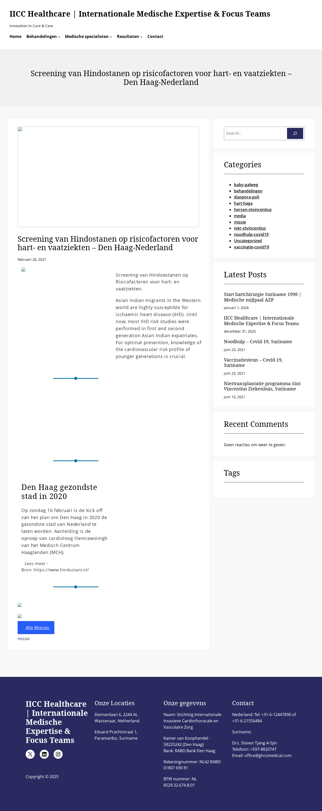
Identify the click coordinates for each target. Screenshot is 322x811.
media (240, 216)
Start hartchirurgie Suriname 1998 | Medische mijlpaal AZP (262, 297)
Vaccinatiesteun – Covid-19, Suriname (253, 362)
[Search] (295, 133)
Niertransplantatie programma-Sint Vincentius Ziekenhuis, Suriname (262, 386)
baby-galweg (246, 184)
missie (24, 638)
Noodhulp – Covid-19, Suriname (258, 341)
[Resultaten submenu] (141, 36)
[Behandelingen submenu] (59, 36)
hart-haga (243, 203)
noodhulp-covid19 (251, 234)
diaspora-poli (246, 197)
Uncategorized (248, 240)
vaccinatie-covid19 (251, 247)
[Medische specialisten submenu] (111, 36)
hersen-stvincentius (253, 209)
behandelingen (248, 191)
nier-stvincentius (250, 228)
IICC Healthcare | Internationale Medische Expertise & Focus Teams (140, 14)
